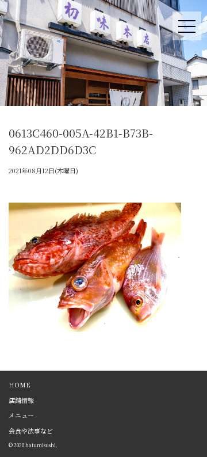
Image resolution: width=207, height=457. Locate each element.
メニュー (21, 415)
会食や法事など (31, 430)
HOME (19, 384)
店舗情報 (21, 400)
